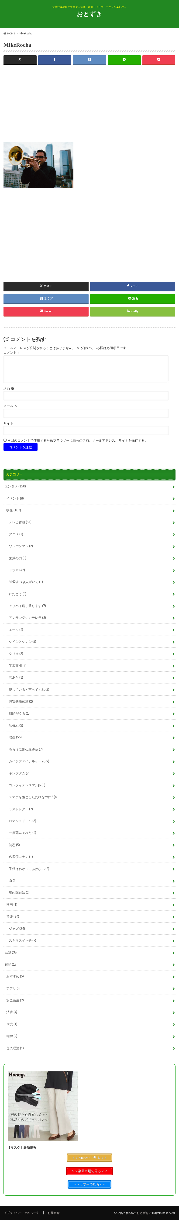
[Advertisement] (89, 109)
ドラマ (17, 570)
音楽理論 (15, 1048)
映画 (15, 737)
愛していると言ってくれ (29, 689)
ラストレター (21, 809)
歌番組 (16, 725)
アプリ (13, 988)
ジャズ (17, 928)
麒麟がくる (19, 713)
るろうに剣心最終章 (26, 749)
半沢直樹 (17, 665)
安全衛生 (15, 1000)
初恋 (14, 845)
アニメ (16, 534)
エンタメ (15, 486)
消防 (11, 1012)
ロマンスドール (22, 821)
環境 (11, 1024)
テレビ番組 (20, 522)
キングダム (19, 773)
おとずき (89, 13)
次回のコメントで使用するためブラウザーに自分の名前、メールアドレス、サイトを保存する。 (77, 440)
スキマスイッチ (22, 940)
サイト (8, 423)
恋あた (16, 677)
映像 (13, 510)
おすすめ (15, 976)
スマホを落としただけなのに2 (33, 797)
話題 (11, 952)
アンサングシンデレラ (27, 618)
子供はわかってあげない (29, 869)
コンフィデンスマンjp (27, 785)
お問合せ (54, 1213)
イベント (15, 498)
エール (16, 630)
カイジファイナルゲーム (29, 761)
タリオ (16, 654)
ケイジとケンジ (22, 641)
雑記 (11, 964)
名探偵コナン (21, 857)
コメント (12, 352)
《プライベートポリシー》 (21, 1213)
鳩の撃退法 (19, 892)
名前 (8, 388)
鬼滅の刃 (17, 558)
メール (10, 406)
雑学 (11, 1036)
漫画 (11, 905)
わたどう (17, 594)
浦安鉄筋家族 (21, 701)
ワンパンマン (21, 546)
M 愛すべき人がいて (26, 582)
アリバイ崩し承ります (27, 606)
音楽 (12, 916)
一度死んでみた (22, 833)
